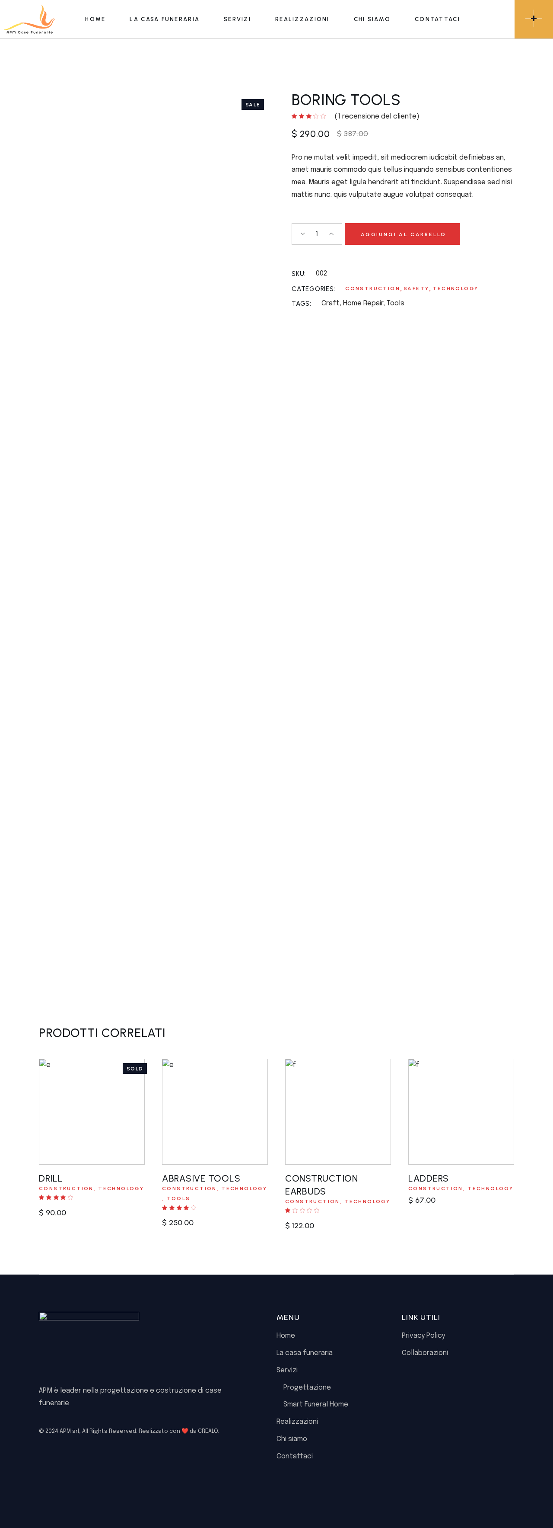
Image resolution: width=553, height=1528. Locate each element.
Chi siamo (291, 1439)
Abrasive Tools (201, 1178)
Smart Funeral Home (315, 1404)
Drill (51, 1178)
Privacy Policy (423, 1335)
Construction (372, 288)
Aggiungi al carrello (403, 234)
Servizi (287, 1370)
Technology (455, 288)
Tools (395, 303)
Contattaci (294, 1456)
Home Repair (363, 303)
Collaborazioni (425, 1353)
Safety (416, 288)
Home (285, 1335)
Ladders (428, 1178)
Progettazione (307, 1387)
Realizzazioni (297, 1421)
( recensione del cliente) (377, 116)
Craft (330, 303)
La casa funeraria (304, 1353)
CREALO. (208, 1431)
